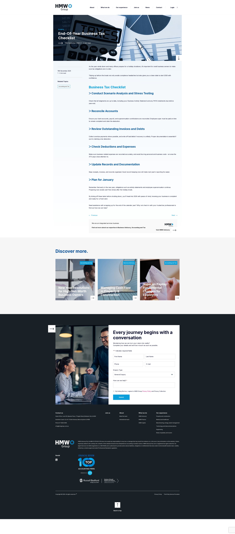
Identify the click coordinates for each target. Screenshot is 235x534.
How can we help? (120, 380)
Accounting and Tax (64, 86)
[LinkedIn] (56, 460)
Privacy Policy (146, 391)
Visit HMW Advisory (163, 230)
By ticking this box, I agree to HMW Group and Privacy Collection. (140, 391)
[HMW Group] (63, 7)
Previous (94, 215)
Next (173, 215)
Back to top (118, 510)
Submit (121, 397)
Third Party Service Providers (172, 494)
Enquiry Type (117, 370)
